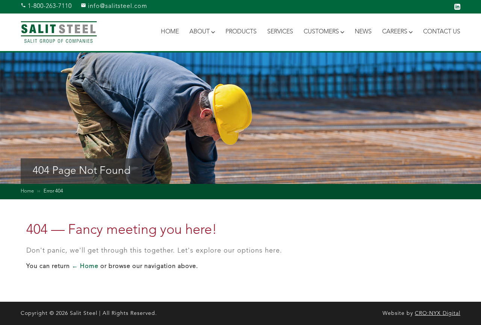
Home (170, 32)
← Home (85, 266)
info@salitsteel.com (116, 6)
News (363, 32)
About (199, 32)
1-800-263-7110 (49, 6)
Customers (321, 32)
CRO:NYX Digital (437, 313)
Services (280, 32)
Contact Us (441, 32)
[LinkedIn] (457, 7)
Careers (394, 32)
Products (241, 32)
